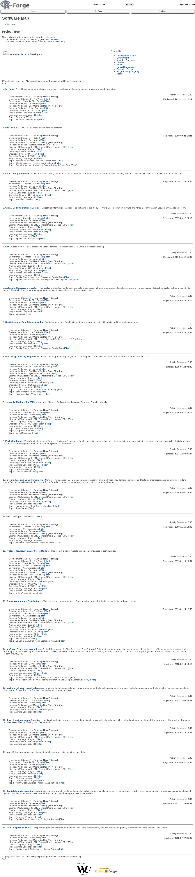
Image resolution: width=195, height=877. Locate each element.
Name (119, 65)
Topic (119, 74)
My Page (98, 11)
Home (33, 11)
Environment (123, 58)
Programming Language (128, 71)
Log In (181, 4)
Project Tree (10, 24)
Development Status (126, 55)
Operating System (125, 69)
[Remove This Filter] (49, 39)
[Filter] (47, 99)
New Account (190, 4)
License (120, 62)
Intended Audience (17, 54)
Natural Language (125, 67)
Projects (163, 11)
